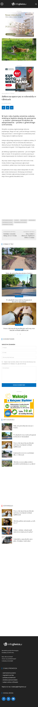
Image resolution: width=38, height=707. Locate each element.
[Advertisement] (19, 199)
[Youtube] (13, 699)
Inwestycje (19, 269)
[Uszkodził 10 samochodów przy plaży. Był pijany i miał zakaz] (7, 540)
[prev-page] (17, 334)
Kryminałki (19, 324)
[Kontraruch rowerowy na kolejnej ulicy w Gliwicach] (7, 454)
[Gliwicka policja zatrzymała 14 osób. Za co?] (7, 522)
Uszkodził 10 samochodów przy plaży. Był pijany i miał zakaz (23, 540)
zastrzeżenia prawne (9, 673)
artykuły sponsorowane (10, 680)
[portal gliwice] (19, 644)
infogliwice (32, 220)
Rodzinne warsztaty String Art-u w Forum (10, 235)
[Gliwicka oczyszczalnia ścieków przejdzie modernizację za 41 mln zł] (7, 463)
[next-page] (20, 334)
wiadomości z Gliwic (7, 224)
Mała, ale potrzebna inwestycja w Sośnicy (19, 273)
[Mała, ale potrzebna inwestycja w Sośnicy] (19, 259)
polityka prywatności (9, 677)
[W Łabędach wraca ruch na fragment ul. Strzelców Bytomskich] (19, 285)
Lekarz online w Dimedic (10, 682)
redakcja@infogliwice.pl (18, 687)
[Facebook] (3, 107)
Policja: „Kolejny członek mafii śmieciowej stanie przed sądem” (23, 531)
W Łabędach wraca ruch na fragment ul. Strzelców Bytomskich (19, 301)
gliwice (16, 220)
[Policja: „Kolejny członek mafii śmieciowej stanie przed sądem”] (7, 531)
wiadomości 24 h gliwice (20, 222)
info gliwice (24, 220)
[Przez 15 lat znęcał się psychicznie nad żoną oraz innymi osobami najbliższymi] (19, 314)
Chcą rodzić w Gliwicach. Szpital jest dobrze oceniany (27, 235)
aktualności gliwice (7, 220)
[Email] (11, 107)
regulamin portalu (8, 675)
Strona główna (5, 93)
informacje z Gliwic (7, 222)
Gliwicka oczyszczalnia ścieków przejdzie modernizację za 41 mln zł (24, 463)
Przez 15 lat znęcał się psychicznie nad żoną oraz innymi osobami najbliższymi (19, 329)
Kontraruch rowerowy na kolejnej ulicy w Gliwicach (23, 454)
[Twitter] (7, 107)
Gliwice (12, 93)
